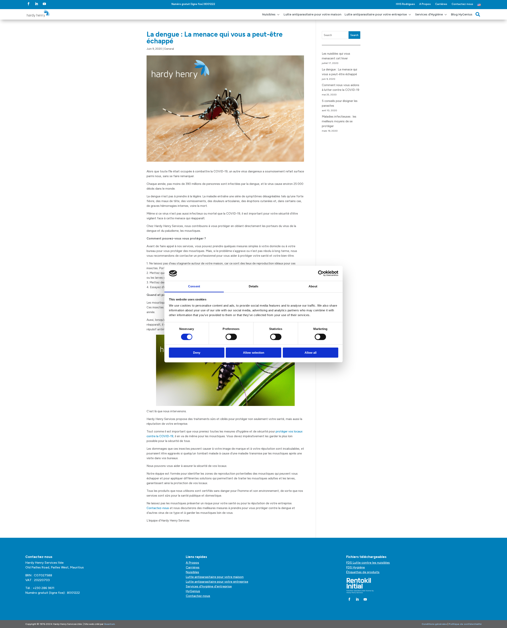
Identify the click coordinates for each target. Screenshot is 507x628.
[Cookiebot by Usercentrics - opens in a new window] (321, 273)
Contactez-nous (462, 4)
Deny (196, 352)
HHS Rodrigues (405, 4)
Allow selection (253, 352)
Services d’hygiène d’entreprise (209, 586)
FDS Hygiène (355, 567)
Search (354, 35)
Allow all (310, 352)
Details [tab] (253, 286)
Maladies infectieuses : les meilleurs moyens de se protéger (339, 121)
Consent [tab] (194, 286)
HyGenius (193, 591)
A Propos (425, 4)
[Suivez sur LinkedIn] (36, 4)
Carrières (441, 4)
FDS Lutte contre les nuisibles (368, 562)
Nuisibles (192, 572)
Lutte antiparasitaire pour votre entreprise (217, 581)
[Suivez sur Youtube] (44, 4)
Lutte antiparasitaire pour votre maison (215, 577)
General (169, 48)
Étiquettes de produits (362, 572)
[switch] (231, 337)
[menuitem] (271, 14)
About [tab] (313, 286)
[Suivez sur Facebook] (28, 4)
